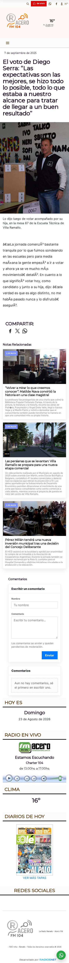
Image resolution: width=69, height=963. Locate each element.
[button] (27, 4)
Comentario (17, 614)
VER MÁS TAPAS (34, 877)
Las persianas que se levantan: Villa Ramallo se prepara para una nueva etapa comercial (31, 464)
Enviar (49, 655)
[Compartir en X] (17, 331)
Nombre (15, 598)
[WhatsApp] (50, 4)
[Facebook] (56, 4)
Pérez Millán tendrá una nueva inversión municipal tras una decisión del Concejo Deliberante (32, 543)
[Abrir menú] (7, 43)
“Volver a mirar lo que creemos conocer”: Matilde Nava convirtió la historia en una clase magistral (30, 391)
